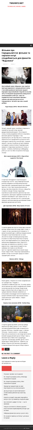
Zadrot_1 (13, 64)
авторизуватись (6, 363)
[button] (31, 45)
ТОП (7, 349)
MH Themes (26, 428)
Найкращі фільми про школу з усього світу (16, 413)
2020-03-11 (5, 64)
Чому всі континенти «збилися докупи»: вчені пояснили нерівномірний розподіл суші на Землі (16, 408)
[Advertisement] (16, 26)
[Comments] (26, 368)
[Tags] (16, 368)
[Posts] (7, 368)
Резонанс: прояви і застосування (13, 374)
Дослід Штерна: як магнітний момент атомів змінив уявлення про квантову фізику (15, 392)
